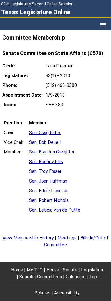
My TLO (35, 270)
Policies (42, 293)
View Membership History (28, 238)
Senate (70, 270)
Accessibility (67, 293)
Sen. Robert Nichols (49, 200)
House (52, 270)
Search (26, 276)
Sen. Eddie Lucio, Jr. (48, 190)
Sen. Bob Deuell (45, 142)
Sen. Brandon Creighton (52, 152)
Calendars (75, 276)
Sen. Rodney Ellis (46, 161)
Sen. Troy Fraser (45, 171)
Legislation (92, 270)
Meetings (67, 238)
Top (93, 276)
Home (17, 270)
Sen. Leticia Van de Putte (54, 210)
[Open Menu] (103, 24)
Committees (49, 276)
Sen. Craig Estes (45, 132)
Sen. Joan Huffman (48, 181)
